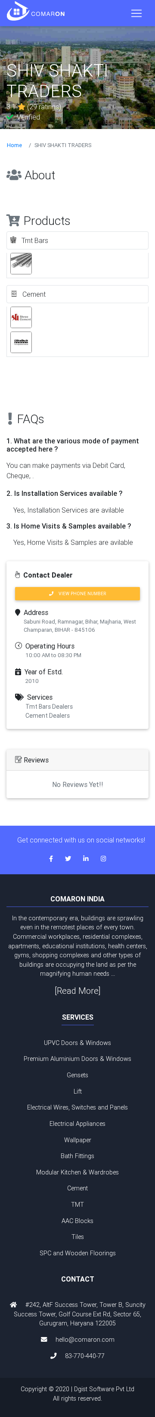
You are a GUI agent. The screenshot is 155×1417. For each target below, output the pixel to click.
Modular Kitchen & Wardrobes (77, 1172)
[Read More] (78, 990)
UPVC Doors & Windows (77, 1043)
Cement (77, 1188)
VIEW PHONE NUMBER (79, 593)
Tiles (77, 1237)
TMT (77, 1204)
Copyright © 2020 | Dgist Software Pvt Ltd (77, 1393)
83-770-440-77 (85, 1356)
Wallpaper (77, 1140)
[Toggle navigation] (136, 13)
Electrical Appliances (77, 1124)
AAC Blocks (77, 1221)
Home (14, 145)
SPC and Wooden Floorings (78, 1253)
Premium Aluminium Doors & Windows (77, 1059)
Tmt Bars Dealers (49, 706)
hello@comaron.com (85, 1339)
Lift (78, 1091)
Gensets (77, 1075)
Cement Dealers (47, 715)
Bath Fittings (77, 1156)
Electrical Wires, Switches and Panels (77, 1107)
